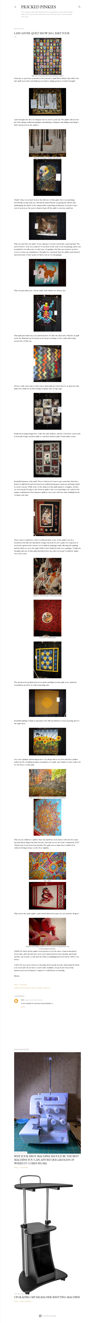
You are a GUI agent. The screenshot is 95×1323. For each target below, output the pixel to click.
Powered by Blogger (49, 1316)
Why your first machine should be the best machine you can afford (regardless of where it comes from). (46, 1159)
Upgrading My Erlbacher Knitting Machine (47, 1297)
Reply (23, 1007)
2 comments (24, 1167)
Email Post (23, 984)
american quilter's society (27, 988)
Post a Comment (25, 1301)
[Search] (79, 6)
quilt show (46, 988)
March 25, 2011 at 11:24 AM (34, 1000)
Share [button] (16, 984)
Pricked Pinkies (38, 7)
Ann (22, 1000)
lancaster (39, 988)
